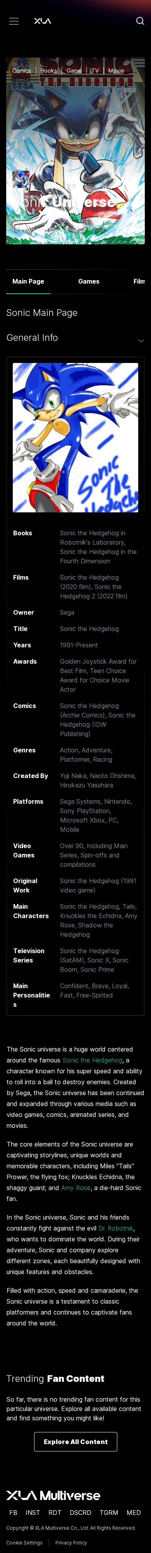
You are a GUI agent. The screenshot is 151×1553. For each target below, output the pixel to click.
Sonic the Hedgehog (92, 1060)
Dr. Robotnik (115, 1228)
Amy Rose (76, 1188)
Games (89, 281)
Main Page (28, 281)
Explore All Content (76, 1442)
